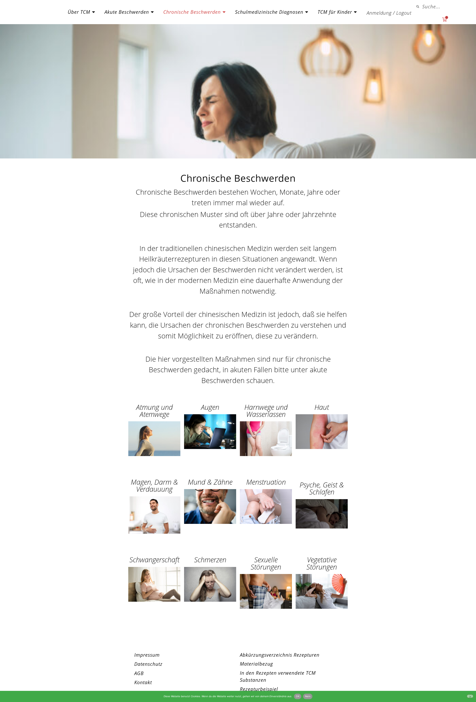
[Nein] (470, 696)
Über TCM (79, 12)
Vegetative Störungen (321, 563)
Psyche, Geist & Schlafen (322, 488)
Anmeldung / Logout (389, 13)
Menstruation (266, 482)
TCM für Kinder (335, 12)
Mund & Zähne (210, 482)
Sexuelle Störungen (266, 563)
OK (297, 696)
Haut (321, 407)
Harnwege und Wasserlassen (266, 410)
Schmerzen (210, 559)
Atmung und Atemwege (154, 410)
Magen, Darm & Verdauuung (154, 485)
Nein (308, 696)
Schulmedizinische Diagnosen (269, 12)
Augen (210, 407)
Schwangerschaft (154, 559)
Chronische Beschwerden (192, 12)
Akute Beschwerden (126, 12)
